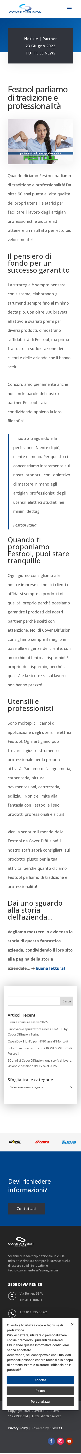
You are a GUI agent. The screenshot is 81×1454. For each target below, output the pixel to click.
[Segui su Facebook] (51, 1441)
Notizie (31, 38)
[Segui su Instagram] (60, 1441)
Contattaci (26, 1208)
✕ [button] (72, 1324)
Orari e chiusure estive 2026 (27, 1022)
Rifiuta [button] (40, 1391)
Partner (50, 38)
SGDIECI (56, 1428)
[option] (13, 1142)
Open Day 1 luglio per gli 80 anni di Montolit (38, 1041)
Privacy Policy (18, 1428)
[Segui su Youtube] (69, 1441)
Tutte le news (41, 53)
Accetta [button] (40, 1380)
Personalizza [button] (40, 1401)
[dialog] (40, 1364)
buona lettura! (50, 968)
